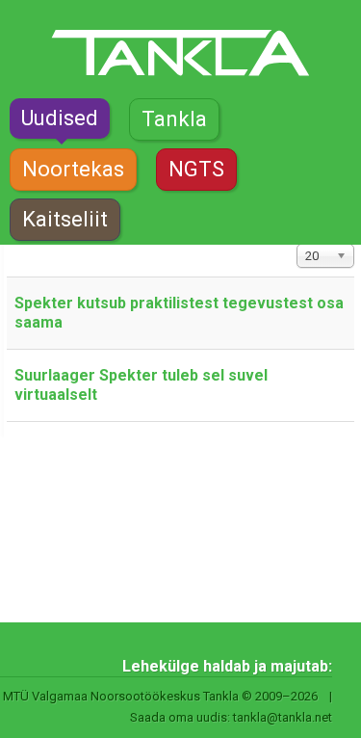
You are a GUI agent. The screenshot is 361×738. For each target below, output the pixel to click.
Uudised (59, 118)
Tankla (174, 119)
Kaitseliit (65, 219)
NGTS (196, 169)
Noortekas (73, 169)
